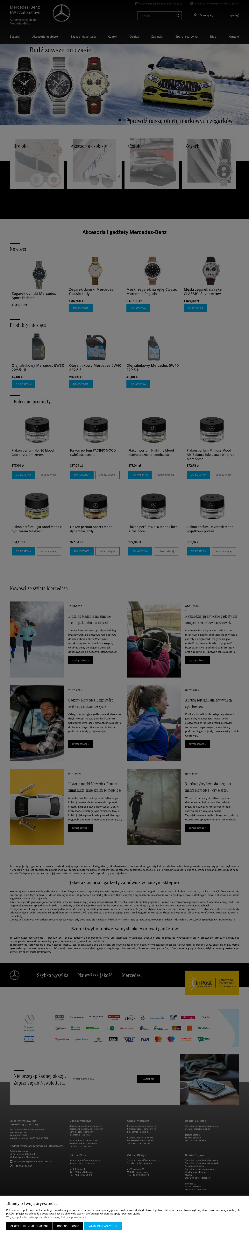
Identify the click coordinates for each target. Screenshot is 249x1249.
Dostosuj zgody (68, 1226)
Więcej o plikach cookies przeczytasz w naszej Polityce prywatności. (46, 1217)
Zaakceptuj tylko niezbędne (29, 1226)
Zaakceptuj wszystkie (103, 1226)
